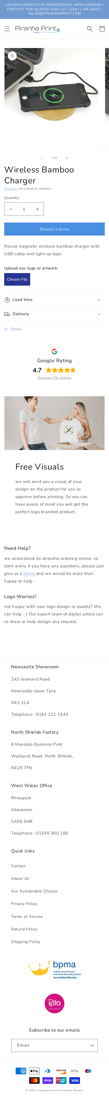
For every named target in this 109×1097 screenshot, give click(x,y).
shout (29, 573)
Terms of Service (27, 916)
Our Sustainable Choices (34, 891)
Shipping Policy (26, 941)
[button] (7, 29)
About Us (20, 878)
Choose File (17, 279)
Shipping (10, 189)
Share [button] (16, 329)
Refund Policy (24, 929)
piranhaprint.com (47, 1090)
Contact (18, 866)
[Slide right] (67, 158)
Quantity (11, 197)
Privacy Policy (24, 903)
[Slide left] (42, 158)
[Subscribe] (91, 1045)
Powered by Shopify (71, 1090)
